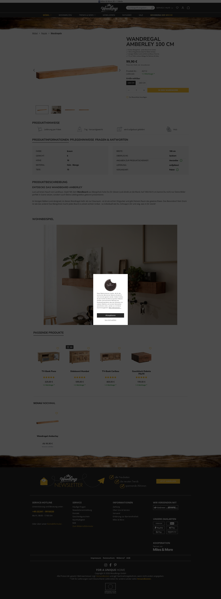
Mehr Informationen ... (115, 307)
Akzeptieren (110, 315)
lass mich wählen (110, 320)
